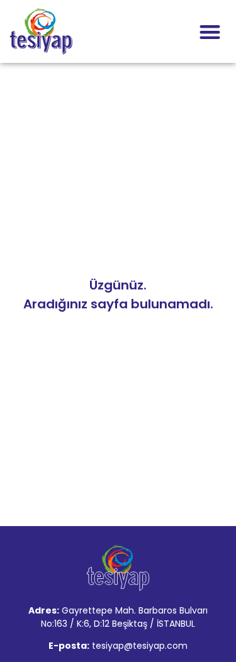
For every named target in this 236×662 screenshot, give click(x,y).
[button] (210, 31)
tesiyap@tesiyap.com (140, 645)
